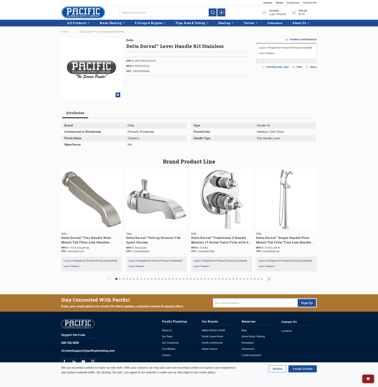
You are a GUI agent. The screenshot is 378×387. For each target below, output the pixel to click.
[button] (116, 279)
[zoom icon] (118, 95)
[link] (213, 12)
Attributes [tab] (75, 113)
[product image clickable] (91, 199)
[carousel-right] (269, 279)
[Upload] (221, 12)
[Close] (277, 368)
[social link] (66, 361)
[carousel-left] (109, 279)
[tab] (75, 114)
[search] (213, 12)
